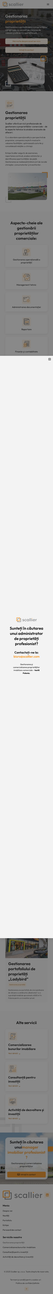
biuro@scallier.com (27, 656)
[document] (26, 647)
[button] (50, 359)
